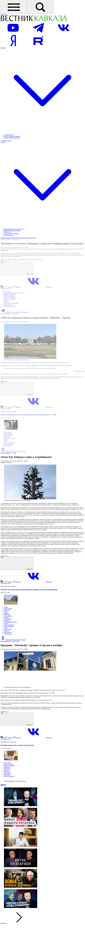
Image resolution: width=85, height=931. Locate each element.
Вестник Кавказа (5, 239)
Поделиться (29, 274)
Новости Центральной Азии (12, 137)
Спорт (17, 238)
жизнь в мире (8, 632)
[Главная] (34, 20)
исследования (8, 616)
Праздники (7, 768)
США (5, 441)
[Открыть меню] (14, 7)
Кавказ (6, 613)
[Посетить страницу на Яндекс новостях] (13, 46)
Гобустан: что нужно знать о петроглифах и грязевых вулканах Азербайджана (29, 589)
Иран (5, 439)
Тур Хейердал (8, 634)
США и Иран (8, 445)
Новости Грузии (8, 764)
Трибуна (6, 631)
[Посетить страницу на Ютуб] (13, 33)
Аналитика (4, 140)
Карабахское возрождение (8, 238)
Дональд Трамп (8, 444)
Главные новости (9, 134)
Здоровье (29, 238)
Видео (25, 238)
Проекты (6, 301)
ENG (5, 14)
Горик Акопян (8, 304)
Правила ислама (8, 235)
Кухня (34, 238)
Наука (5, 611)
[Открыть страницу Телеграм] (38, 33)
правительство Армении (11, 303)
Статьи (9, 140)
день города (7, 773)
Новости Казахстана (10, 294)
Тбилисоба (19, 693)
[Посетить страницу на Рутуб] (38, 46)
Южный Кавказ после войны (12, 230)
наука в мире (7, 629)
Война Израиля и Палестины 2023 (13, 229)
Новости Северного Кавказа (12, 136)
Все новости (15, 239)
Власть (6, 300)
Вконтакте (49, 287)
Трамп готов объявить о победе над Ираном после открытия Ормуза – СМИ (28, 414)
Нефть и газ (7, 232)
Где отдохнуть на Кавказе (11, 233)
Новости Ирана (8, 433)
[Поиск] (40, 7)
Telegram (18, 287)
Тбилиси (6, 770)
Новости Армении (9, 296)
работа (6, 628)
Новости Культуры (9, 765)
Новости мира (8, 435)
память (6, 623)
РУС (2, 14)
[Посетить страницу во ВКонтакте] (63, 33)
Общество (7, 436)
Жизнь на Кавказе (9, 625)
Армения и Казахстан (10, 306)
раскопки (6, 620)
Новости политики (9, 297)
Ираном (34, 365)
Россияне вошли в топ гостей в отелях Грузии (17, 745)
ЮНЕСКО (7, 614)
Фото (21, 238)
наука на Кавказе (9, 626)
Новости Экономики (10, 298)
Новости (11, 287)
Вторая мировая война (10, 622)
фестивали (7, 771)
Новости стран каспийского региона (14, 293)
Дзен (4, 287)
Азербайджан (8, 619)
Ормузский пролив (9, 442)
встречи (6, 617)
